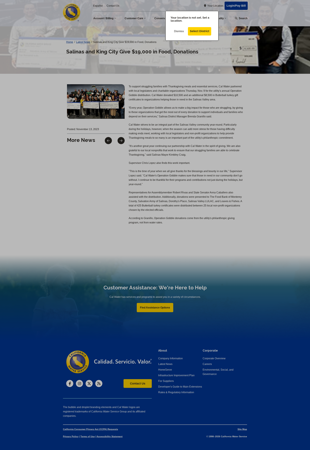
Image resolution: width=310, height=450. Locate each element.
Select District (199, 31)
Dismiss (179, 31)
